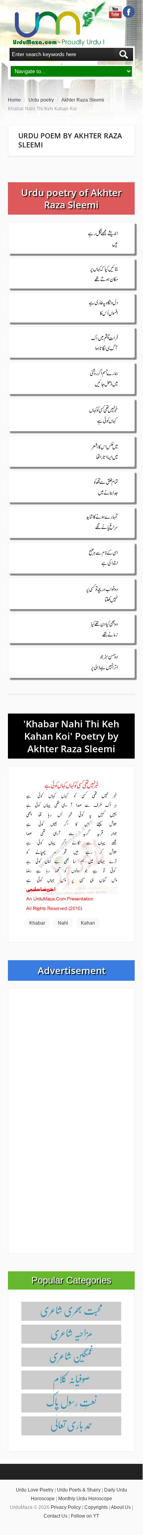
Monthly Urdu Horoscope (85, 1498)
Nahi (63, 923)
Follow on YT (85, 1516)
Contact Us (55, 1516)
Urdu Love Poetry (34, 1490)
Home (14, 100)
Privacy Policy (66, 1507)
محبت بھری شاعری (71, 1310)
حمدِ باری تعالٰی (71, 1424)
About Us (121, 1507)
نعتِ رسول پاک (71, 1401)
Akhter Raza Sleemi (82, 100)
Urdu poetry (41, 100)
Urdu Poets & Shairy (79, 1490)
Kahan (88, 923)
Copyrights (96, 1507)
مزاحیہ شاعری (71, 1333)
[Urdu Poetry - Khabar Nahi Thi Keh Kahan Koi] (71, 845)
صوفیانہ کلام (71, 1379)
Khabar (37, 923)
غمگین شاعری (71, 1356)
